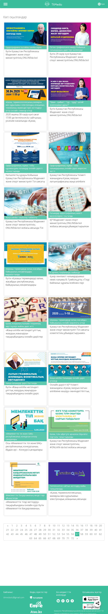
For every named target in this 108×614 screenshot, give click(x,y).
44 (16, 534)
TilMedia (54, 4)
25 (26, 529)
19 (95, 525)
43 (12, 534)
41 (100, 529)
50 (44, 534)
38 (86, 529)
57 (77, 534)
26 (30, 529)
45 (21, 534)
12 (63, 525)
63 (30, 538)
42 (7, 534)
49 (40, 534)
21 (7, 529)
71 (68, 538)
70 (63, 538)
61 (95, 534)
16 (81, 525)
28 (40, 529)
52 (54, 534)
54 (63, 534)
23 (16, 529)
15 (77, 525)
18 (91, 525)
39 (91, 529)
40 (95, 529)
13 (68, 525)
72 (72, 538)
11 (58, 525)
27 (35, 529)
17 (86, 525)
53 (58, 534)
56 (72, 534)
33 (63, 529)
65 (40, 538)
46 (26, 534)
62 (100, 534)
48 (35, 534)
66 (44, 538)
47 (30, 534)
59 (86, 534)
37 (81, 529)
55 (68, 534)
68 (54, 538)
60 (91, 534)
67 (49, 538)
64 (35, 538)
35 (72, 529)
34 (68, 529)
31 (54, 529)
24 (21, 529)
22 (12, 529)
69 (58, 538)
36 (77, 529)
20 (100, 525)
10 (54, 525)
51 (49, 534)
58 (81, 534)
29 (44, 529)
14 (72, 525)
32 (58, 529)
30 (49, 529)
